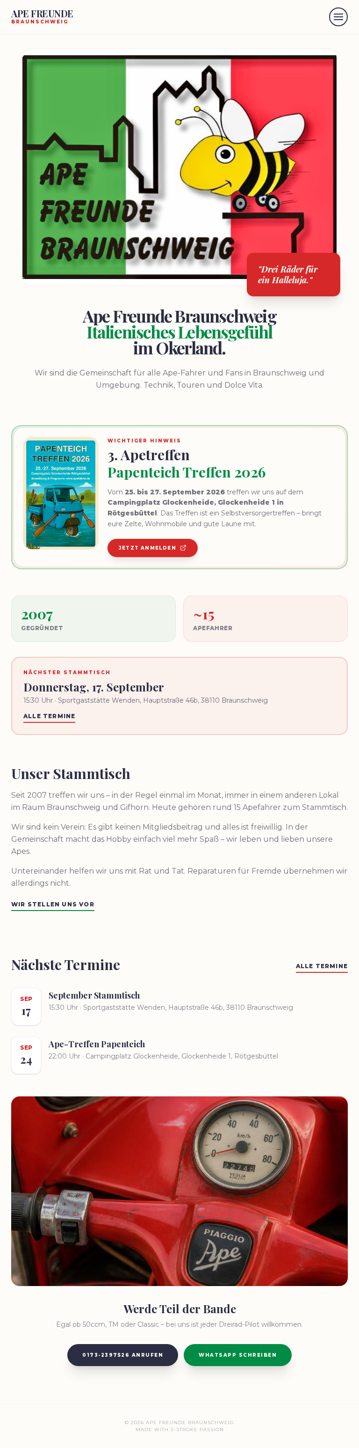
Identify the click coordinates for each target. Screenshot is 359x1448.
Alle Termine (49, 716)
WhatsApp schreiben (238, 1355)
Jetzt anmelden (147, 548)
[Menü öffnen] (338, 16)
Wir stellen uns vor (52, 904)
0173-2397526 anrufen (122, 1355)
